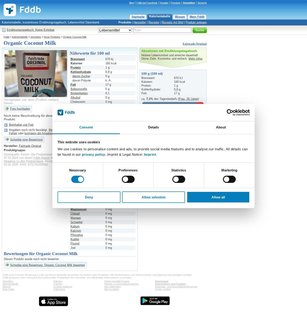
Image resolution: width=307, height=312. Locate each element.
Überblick (8, 281)
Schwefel (76, 222)
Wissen (180, 16)
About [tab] (221, 127)
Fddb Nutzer (41, 157)
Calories (57, 284)
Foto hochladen (20, 108)
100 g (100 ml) (152, 73)
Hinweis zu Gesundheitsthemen (121, 284)
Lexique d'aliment (62, 286)
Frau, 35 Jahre (188, 99)
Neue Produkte (52, 37)
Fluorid (75, 243)
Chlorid (75, 213)
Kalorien (57, 281)
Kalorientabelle (159, 16)
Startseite (138, 16)
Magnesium (79, 209)
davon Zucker (81, 76)
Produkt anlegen (196, 22)
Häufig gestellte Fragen (116, 281)
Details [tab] (153, 127)
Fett (73, 84)
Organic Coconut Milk (75, 37)
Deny (89, 197)
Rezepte (153, 22)
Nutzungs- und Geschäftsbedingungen (176, 286)
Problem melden (47, 99)
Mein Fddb (197, 16)
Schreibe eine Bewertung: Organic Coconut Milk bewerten (47, 265)
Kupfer (75, 239)
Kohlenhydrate (81, 72)
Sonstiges (35, 37)
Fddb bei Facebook (147, 2)
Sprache (202, 2)
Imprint (150, 154)
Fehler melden (163, 289)
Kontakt (164, 2)
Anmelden (189, 2)
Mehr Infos (195, 58)
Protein (76, 67)
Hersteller (139, 22)
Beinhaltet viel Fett (21, 124)
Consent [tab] (86, 127)
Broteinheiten (79, 93)
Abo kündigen (111, 289)
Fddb (6, 37)
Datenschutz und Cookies (170, 284)
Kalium (75, 226)
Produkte (124, 22)
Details (8, 103)
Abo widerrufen (112, 286)
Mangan (76, 218)
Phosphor (77, 235)
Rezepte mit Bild (172, 22)
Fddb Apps (59, 289)
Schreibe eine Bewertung (26, 139)
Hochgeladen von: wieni (19, 99)
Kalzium (76, 230)
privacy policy (93, 154)
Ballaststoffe (79, 89)
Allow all (218, 197)
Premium (175, 2)
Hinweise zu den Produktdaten (23, 161)
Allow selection (154, 197)
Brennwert (78, 59)
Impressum (161, 281)
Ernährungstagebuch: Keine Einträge (30, 29)
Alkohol (75, 97)
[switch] (128, 179)
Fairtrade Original (195, 43)
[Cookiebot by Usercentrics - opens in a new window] (230, 112)
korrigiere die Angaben (38, 133)
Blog (131, 2)
